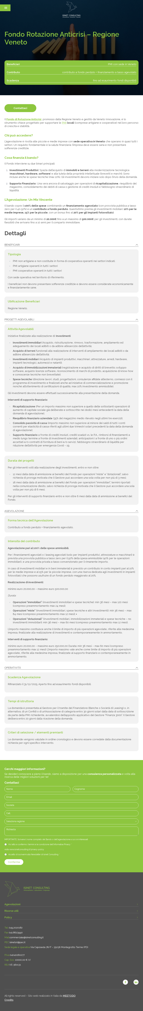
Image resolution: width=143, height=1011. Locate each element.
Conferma (14, 862)
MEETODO (69, 995)
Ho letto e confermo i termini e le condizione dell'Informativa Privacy (40, 844)
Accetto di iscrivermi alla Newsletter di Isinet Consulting (33, 854)
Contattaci (20, 108)
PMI (64, 122)
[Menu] (5, 8)
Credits (8, 999)
